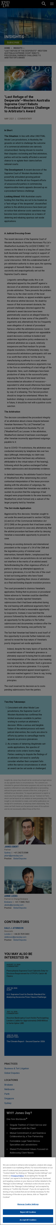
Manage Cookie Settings (28, 1204)
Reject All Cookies (28, 1212)
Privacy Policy (17, 1176)
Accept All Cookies (28, 1220)
